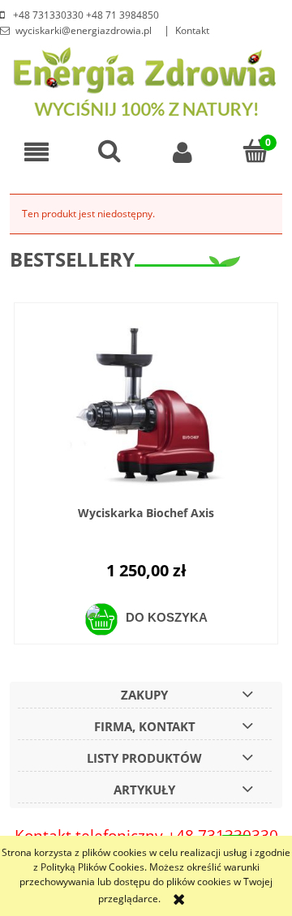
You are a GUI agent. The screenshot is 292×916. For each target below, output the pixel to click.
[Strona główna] (146, 79)
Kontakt (192, 30)
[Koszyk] (255, 151)
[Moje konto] (182, 152)
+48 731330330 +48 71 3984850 (85, 15)
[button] (36, 152)
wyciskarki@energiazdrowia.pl (83, 30)
